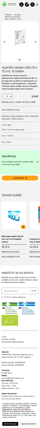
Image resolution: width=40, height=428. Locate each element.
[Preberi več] (14, 216)
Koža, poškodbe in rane (13, 19)
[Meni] (37, 4)
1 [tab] (19, 59)
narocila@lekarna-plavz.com (13, 378)
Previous (5, 42)
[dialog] (20, 413)
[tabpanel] (20, 37)
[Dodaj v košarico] (23, 227)
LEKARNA (8, 15)
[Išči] (32, 4)
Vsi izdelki (17, 15)
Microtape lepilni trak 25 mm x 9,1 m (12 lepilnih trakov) (12, 239)
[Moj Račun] (21, 4)
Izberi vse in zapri (10, 424)
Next (35, 42)
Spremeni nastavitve (28, 424)
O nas (4, 337)
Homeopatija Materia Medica (13, 342)
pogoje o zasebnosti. (19, 297)
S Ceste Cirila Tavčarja (10, 396)
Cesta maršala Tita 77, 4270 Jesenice (16, 357)
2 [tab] (20, 59)
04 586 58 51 (7, 373)
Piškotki (21, 415)
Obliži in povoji (17, 119)
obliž (9, 125)
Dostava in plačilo (9, 339)
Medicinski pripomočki (12, 17)
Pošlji (33, 291)
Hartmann (5, 116)
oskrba (17, 129)
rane (22, 129)
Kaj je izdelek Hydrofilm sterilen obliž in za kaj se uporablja (17, 163)
